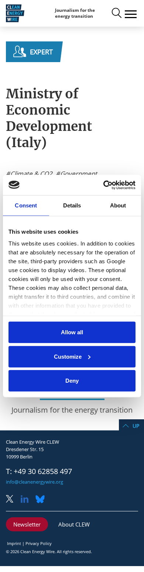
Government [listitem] (78, 174)
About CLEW (74, 524)
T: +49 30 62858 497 (39, 471)
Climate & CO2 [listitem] (30, 174)
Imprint (14, 543)
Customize (68, 356)
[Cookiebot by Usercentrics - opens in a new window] (104, 185)
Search (116, 13)
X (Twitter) (12, 499)
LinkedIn (27, 499)
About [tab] (118, 205)
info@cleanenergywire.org (34, 481)
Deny (72, 381)
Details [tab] (72, 205)
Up (136, 425)
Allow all (72, 332)
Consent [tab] (26, 205)
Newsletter (27, 524)
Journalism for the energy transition (75, 13)
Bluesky (42, 499)
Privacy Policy (38, 543)
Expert (41, 51)
